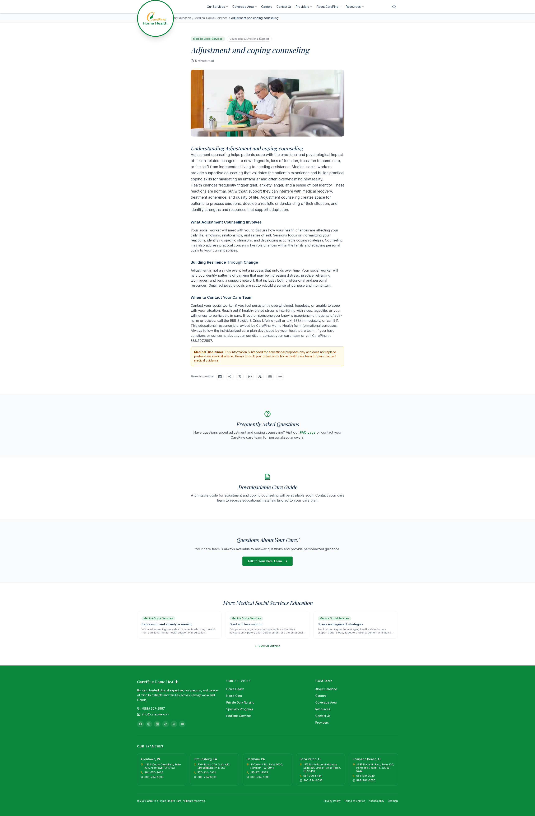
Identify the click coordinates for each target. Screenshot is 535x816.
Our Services (216, 6)
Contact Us (284, 6)
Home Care (234, 695)
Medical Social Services (211, 18)
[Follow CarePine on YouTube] (182, 724)
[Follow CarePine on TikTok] (165, 724)
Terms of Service (354, 800)
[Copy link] (280, 376)
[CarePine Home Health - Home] (155, 18)
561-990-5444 (312, 775)
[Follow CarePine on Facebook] (140, 724)
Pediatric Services (238, 716)
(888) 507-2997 (153, 708)
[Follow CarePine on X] (174, 724)
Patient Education (179, 18)
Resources (353, 6)
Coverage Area (243, 6)
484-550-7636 (153, 772)
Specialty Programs (239, 709)
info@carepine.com (155, 714)
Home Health (235, 689)
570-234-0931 (206, 772)
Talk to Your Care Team (264, 561)
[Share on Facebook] (230, 376)
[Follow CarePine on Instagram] (148, 724)
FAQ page (308, 432)
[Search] (394, 6)
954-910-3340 (365, 775)
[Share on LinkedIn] (220, 376)
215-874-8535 (259, 772)
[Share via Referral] (260, 376)
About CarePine (327, 6)
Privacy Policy (332, 800)
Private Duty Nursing (240, 702)
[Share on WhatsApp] (250, 376)
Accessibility (376, 800)
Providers (302, 6)
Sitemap (393, 800)
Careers (266, 6)
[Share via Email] (270, 376)
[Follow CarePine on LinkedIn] (157, 724)
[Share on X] (240, 376)
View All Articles (269, 646)
